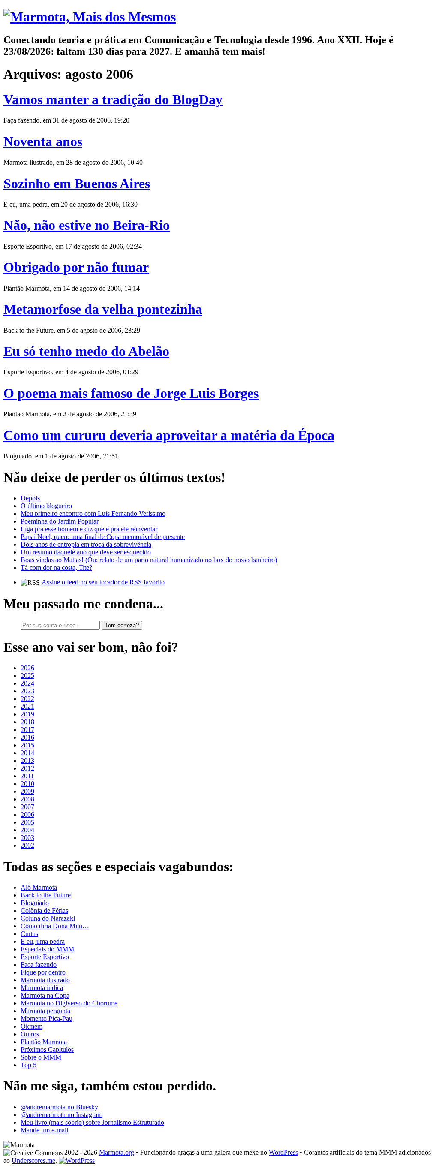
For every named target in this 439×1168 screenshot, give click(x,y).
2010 (27, 783)
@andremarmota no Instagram (61, 1114)
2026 (27, 667)
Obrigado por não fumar (76, 267)
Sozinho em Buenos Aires (76, 183)
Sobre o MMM (41, 1057)
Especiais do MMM (47, 949)
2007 (27, 806)
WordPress (283, 1152)
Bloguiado (35, 902)
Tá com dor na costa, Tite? (56, 567)
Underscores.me (33, 1160)
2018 (27, 721)
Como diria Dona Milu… (55, 926)
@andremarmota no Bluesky (59, 1107)
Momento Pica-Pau (46, 1018)
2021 (27, 706)
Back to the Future (46, 895)
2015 (27, 745)
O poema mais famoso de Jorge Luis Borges (131, 393)
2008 (27, 799)
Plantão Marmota (44, 1041)
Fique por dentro (43, 972)
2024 (27, 683)
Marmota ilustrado (45, 980)
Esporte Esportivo (45, 956)
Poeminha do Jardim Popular (60, 521)
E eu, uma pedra (43, 941)
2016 (27, 737)
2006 (27, 814)
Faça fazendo (39, 964)
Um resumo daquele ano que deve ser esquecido (86, 552)
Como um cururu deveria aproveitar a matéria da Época (168, 435)
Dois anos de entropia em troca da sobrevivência (86, 544)
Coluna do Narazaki (48, 918)
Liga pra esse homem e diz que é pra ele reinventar (89, 529)
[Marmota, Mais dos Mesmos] (89, 16)
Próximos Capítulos (47, 1049)
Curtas (29, 933)
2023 (27, 691)
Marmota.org (116, 1152)
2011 (27, 776)
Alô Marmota (39, 887)
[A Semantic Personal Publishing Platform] (77, 1160)
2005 (27, 822)
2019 (27, 714)
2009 (27, 791)
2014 (27, 752)
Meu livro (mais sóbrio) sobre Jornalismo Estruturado (92, 1122)
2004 (27, 830)
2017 (27, 729)
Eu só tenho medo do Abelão (86, 351)
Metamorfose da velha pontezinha (102, 309)
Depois (30, 498)
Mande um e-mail (44, 1130)
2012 (27, 768)
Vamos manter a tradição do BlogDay (113, 99)
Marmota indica (42, 987)
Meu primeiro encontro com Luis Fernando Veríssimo (93, 513)
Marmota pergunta (45, 1010)
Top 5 (28, 1065)
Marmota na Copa (45, 995)
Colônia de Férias (44, 910)
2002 (27, 845)
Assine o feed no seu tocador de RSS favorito (103, 582)
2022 (27, 698)
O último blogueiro (46, 505)
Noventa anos (42, 141)
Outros (30, 1034)
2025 (27, 675)
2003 (27, 837)
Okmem (31, 1026)
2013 (27, 760)
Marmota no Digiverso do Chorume (69, 1003)
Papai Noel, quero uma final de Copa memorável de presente (103, 536)
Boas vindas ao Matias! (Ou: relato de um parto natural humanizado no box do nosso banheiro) (149, 559)
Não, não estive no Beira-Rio (86, 225)
